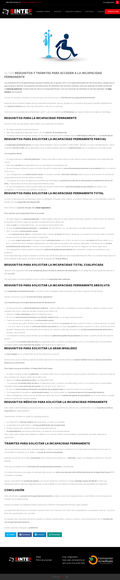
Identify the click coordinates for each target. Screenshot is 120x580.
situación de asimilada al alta (56, 132)
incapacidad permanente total (28, 202)
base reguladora (43, 208)
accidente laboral (106, 136)
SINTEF (62, 577)
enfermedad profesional (86, 136)
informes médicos (27, 422)
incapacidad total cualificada (59, 279)
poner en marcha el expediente (50, 452)
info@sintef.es (26, 2)
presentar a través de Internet (86, 481)
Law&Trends (33, 528)
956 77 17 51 (37, 2)
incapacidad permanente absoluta (20, 291)
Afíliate (38, 557)
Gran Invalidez (12, 354)
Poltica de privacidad (44, 560)
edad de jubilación (14, 89)
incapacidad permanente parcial (19, 145)
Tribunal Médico (61, 259)
